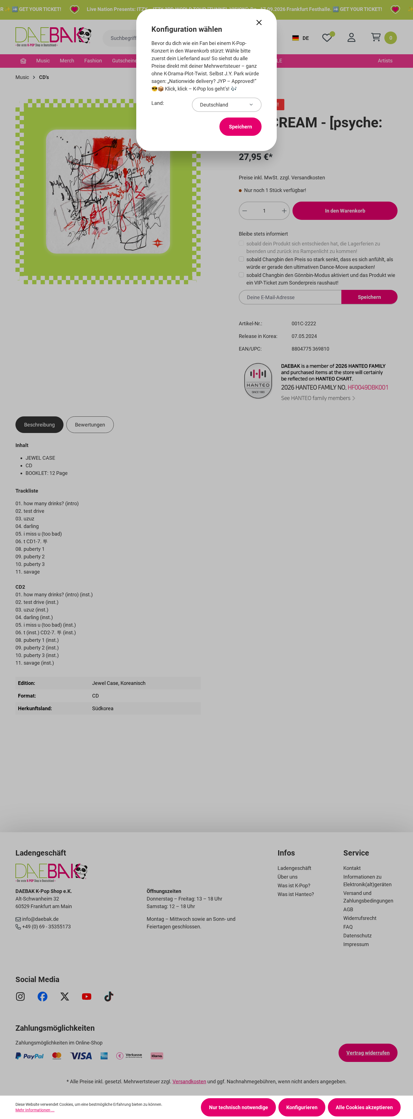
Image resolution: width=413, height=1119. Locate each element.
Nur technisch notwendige (238, 1107)
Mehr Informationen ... (35, 1110)
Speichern (240, 127)
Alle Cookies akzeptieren (364, 1107)
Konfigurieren (301, 1107)
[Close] (259, 22)
